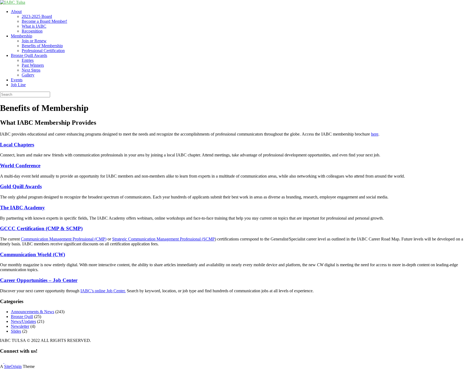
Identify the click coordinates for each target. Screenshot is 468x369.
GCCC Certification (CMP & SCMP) (41, 228)
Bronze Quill (22, 316)
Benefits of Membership (42, 45)
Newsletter (20, 326)
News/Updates (23, 321)
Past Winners (33, 65)
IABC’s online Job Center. (103, 290)
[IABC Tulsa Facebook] (2, 361)
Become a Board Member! (44, 21)
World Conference (20, 165)
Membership (21, 36)
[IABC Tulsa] (12, 2)
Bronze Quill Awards (29, 55)
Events (16, 80)
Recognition (32, 31)
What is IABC (34, 26)
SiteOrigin (13, 366)
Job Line (18, 84)
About (16, 11)
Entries (28, 60)
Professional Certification (43, 50)
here (374, 134)
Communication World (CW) (32, 254)
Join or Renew (34, 40)
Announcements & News (32, 311)
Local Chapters (17, 144)
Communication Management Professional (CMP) (63, 239)
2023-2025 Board (37, 16)
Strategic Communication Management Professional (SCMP (163, 239)
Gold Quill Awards (21, 186)
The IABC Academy (22, 207)
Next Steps (31, 70)
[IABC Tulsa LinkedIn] (6, 361)
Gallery (28, 75)
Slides (16, 331)
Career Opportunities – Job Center (38, 280)
